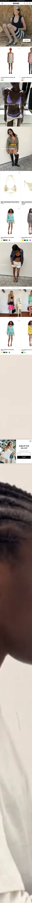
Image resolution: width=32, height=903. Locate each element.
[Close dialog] (30, 441)
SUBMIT (24, 457)
